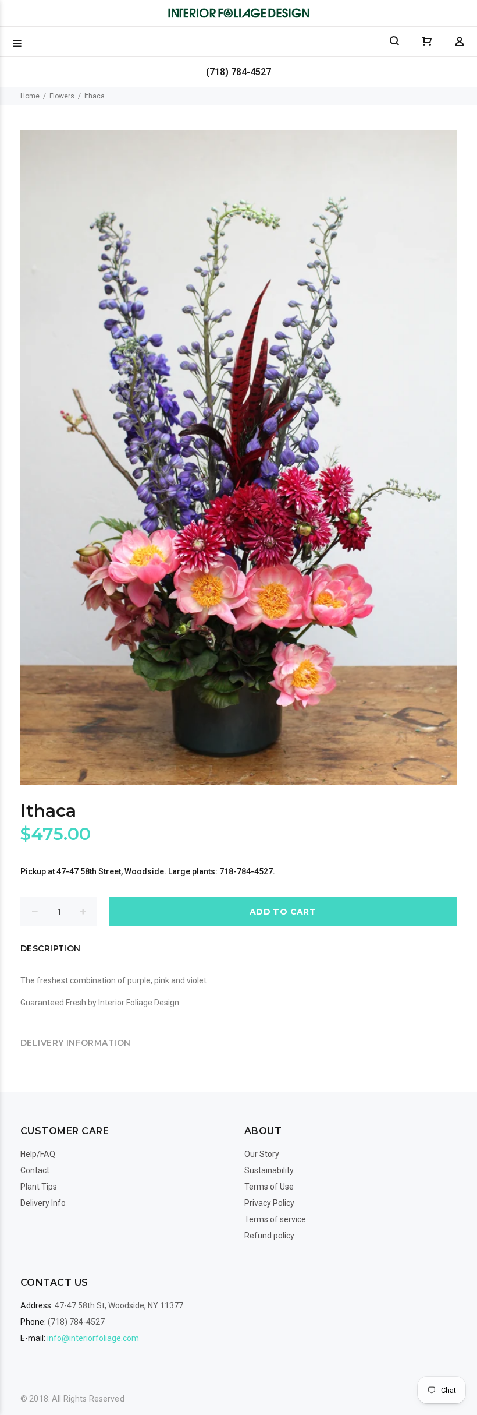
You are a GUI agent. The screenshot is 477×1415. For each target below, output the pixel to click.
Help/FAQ (37, 1154)
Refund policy (269, 1235)
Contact (34, 1170)
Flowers (61, 96)
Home (30, 96)
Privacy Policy (269, 1203)
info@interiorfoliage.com (93, 1338)
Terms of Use (269, 1186)
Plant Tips (38, 1186)
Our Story (261, 1154)
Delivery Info (43, 1203)
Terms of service (275, 1219)
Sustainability (269, 1170)
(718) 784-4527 (238, 71)
